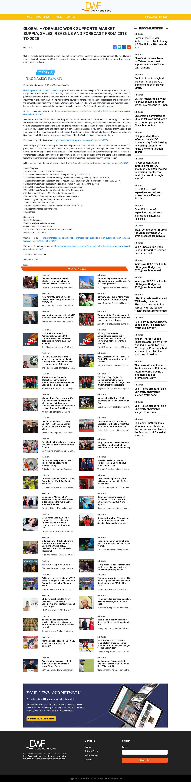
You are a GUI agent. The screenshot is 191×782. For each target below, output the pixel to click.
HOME (29, 17)
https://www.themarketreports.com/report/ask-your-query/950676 (98, 163)
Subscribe (145, 760)
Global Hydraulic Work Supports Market (41, 90)
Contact (88, 759)
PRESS (59, 17)
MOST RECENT (43, 17)
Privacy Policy (91, 751)
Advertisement (91, 755)
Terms (88, 747)
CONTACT (72, 17)
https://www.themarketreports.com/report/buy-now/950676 (81, 140)
